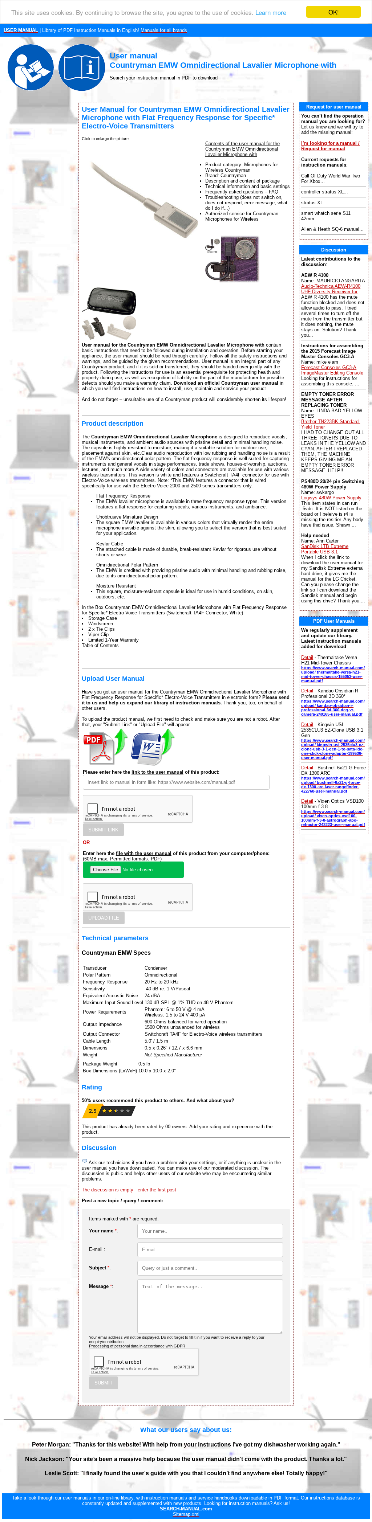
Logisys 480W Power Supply (331, 497)
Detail (307, 657)
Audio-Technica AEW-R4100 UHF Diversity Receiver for (330, 288)
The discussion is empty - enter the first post (129, 1189)
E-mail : (97, 1249)
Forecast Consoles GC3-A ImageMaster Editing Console (332, 370)
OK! (333, 11)
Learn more (270, 12)
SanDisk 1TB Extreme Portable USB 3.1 (324, 549)
